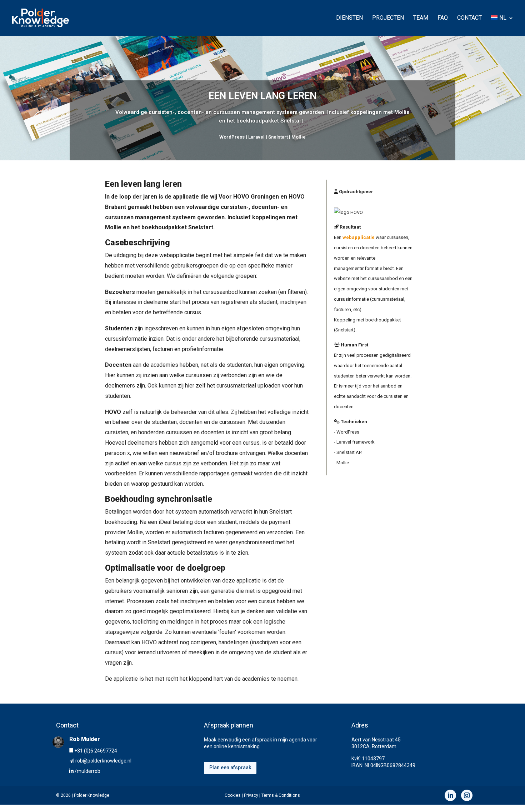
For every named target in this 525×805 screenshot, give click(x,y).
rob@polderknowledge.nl (103, 761)
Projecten (388, 18)
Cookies (233, 795)
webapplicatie (358, 237)
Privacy (251, 795)
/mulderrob (87, 771)
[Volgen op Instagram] (466, 795)
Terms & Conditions (280, 795)
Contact (469, 18)
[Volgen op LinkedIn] (450, 795)
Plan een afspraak (230, 767)
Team (420, 18)
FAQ (443, 18)
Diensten (349, 18)
